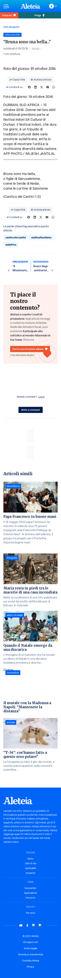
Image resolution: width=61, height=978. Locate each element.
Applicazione (30, 892)
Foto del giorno (11, 26)
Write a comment (30, 409)
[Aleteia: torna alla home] (30, 6)
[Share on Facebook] (29, 87)
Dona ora (7, 15)
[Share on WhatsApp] (53, 87)
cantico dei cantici (15, 237)
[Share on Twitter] (41, 87)
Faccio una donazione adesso (28, 349)
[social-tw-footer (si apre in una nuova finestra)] (33, 925)
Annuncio (30, 897)
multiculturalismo (41, 237)
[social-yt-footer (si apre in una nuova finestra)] (20, 925)
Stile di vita (30, 863)
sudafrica (10, 244)
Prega (38, 15)
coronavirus (13, 672)
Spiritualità (30, 868)
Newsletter (30, 888)
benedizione (13, 486)
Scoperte (30, 873)
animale (11, 722)
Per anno (30, 912)
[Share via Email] (47, 87)
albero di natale (15, 615)
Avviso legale (30, 948)
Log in (41, 396)
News (30, 858)
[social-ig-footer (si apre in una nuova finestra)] (40, 925)
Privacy (30, 966)
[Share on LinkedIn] (35, 87)
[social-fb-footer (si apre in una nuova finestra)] (27, 925)
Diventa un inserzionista (30, 954)
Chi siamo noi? (30, 942)
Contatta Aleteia (30, 960)
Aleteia (35, 48)
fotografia (12, 557)
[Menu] (10, 6)
